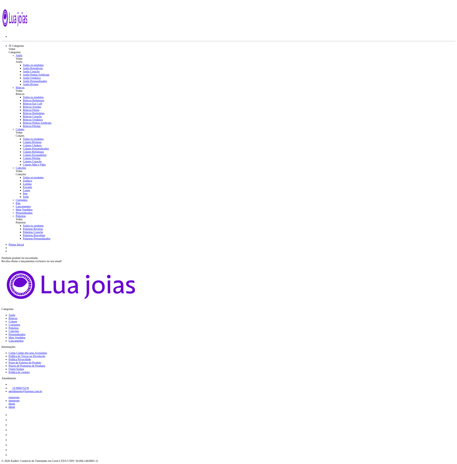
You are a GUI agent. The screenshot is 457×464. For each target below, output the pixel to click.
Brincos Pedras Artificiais (37, 122)
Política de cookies (19, 372)
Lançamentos (23, 206)
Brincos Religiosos (33, 100)
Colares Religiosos (33, 151)
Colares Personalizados (36, 148)
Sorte (26, 196)
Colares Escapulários (34, 155)
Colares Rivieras (32, 142)
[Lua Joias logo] (14, 30)
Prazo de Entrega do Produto (25, 362)
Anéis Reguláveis (33, 68)
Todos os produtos (33, 65)
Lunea (26, 190)
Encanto (27, 187)
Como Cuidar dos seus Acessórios (28, 352)
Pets (25, 193)
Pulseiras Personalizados (36, 238)
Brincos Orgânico (33, 119)
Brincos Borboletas (33, 113)
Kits (18, 203)
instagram (14, 397)
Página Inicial (16, 244)
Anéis (19, 55)
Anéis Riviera (30, 84)
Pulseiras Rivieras (33, 228)
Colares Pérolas (31, 158)
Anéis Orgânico (32, 77)
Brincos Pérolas (32, 126)
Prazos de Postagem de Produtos (27, 365)
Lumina (27, 183)
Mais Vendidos (24, 209)
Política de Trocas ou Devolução (27, 356)
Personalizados (24, 212)
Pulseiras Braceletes (34, 235)
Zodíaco (27, 180)
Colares (20, 129)
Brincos (20, 87)
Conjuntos (21, 199)
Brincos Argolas (32, 106)
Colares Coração (32, 161)
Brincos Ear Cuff (32, 103)
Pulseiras (21, 216)
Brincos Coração (32, 116)
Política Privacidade (20, 359)
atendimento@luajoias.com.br (25, 391)
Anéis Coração (31, 71)
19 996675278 (20, 388)
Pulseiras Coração (33, 232)
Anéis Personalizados (35, 81)
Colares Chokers (32, 145)
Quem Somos (16, 368)
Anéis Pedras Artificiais (36, 74)
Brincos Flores (31, 110)
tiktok (12, 403)
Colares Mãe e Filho (34, 164)
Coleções (21, 167)
